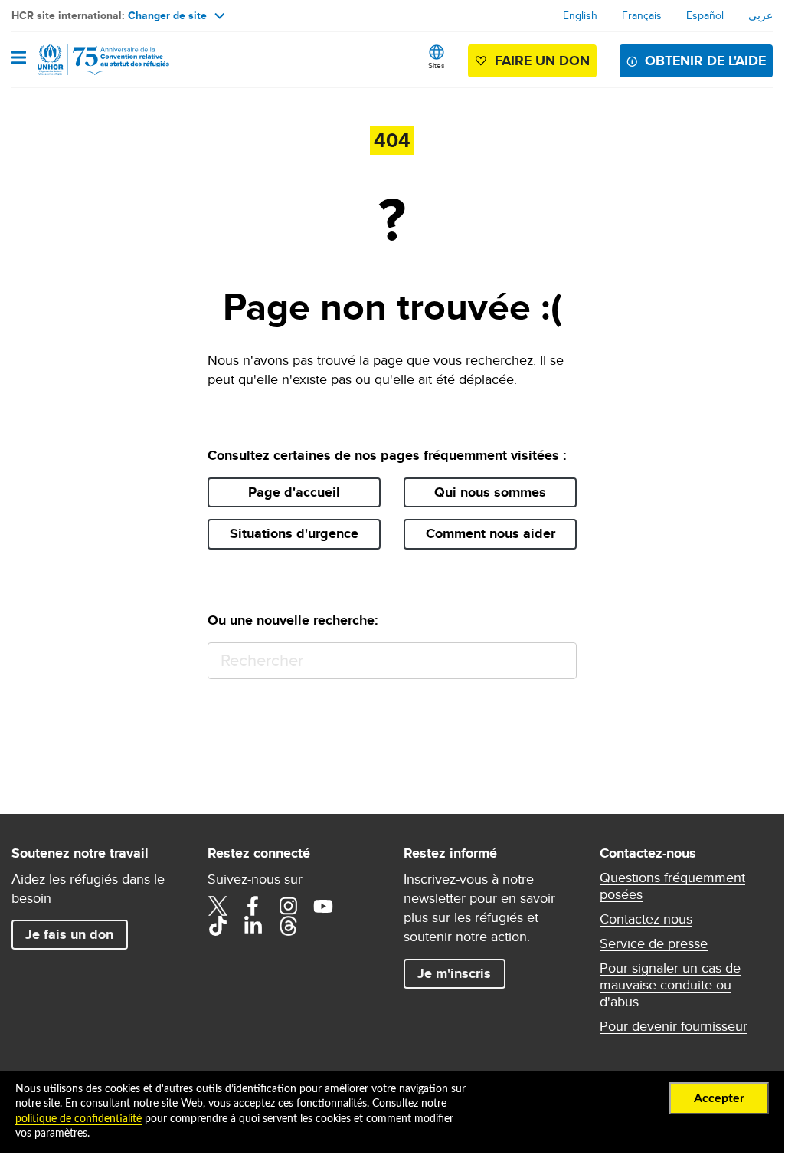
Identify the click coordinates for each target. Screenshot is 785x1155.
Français (642, 15)
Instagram (288, 906)
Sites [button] (436, 65)
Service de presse (654, 943)
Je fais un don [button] (69, 934)
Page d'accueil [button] (294, 492)
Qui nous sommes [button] (490, 492)
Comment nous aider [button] (490, 533)
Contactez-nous (646, 919)
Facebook (253, 906)
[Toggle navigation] (18, 59)
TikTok (217, 926)
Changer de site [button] (167, 15)
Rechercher (558, 661)
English (580, 15)
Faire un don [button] (542, 61)
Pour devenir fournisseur (673, 1026)
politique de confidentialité (78, 1119)
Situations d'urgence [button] (294, 533)
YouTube (323, 906)
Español (705, 15)
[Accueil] (90, 59)
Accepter (719, 1098)
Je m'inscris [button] (454, 973)
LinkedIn (253, 926)
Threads (288, 926)
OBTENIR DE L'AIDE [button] (705, 61)
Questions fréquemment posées (672, 886)
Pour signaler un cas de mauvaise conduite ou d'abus (670, 985)
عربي (760, 15)
